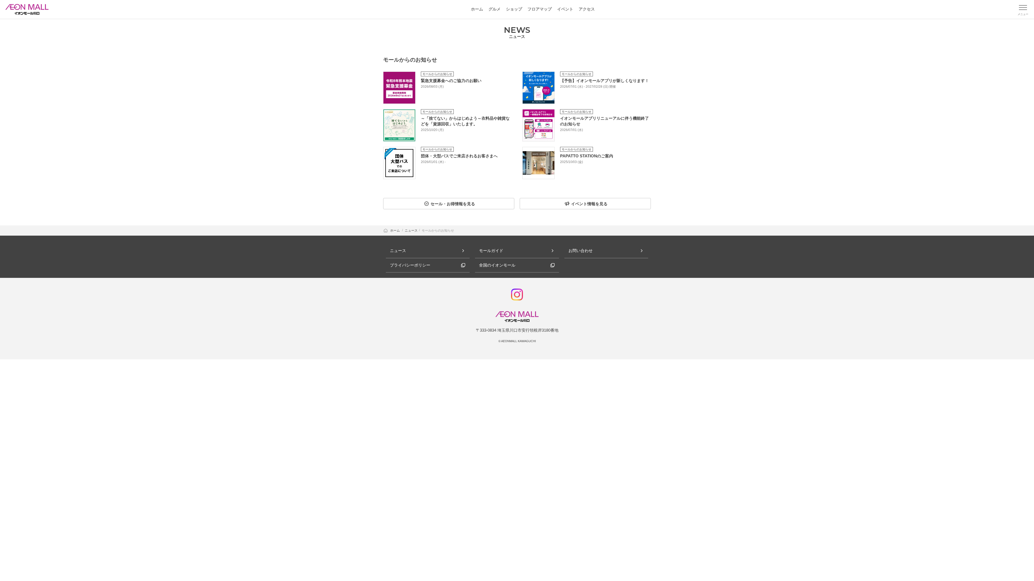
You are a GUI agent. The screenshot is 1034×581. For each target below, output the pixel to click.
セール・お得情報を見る (453, 203)
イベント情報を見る (589, 203)
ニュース (411, 230)
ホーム (395, 230)
